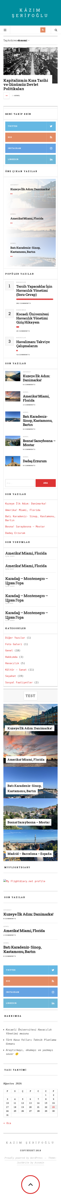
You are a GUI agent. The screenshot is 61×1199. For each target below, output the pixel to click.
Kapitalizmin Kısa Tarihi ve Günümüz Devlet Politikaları (25, 84)
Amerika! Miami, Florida (26, 218)
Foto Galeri (13, 644)
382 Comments (23, 303)
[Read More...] (7, 96)
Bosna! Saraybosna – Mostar (39, 443)
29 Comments (23, 331)
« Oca (7, 1123)
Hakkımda (21, 310)
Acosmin (39, 1162)
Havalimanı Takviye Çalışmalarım (33, 344)
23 (53, 1107)
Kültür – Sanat (16, 669)
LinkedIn (11, 1003)
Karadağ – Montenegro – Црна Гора (26, 580)
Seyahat (14, 185)
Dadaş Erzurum (35, 461)
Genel (17, 95)
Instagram (14, 148)
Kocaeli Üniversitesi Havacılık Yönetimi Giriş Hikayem (32, 318)
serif (12, 556)
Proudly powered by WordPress (24, 1157)
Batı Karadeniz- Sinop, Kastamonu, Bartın (25, 250)
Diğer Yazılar (15, 637)
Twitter (12, 126)
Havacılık (21, 282)
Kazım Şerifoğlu (30, 1142)
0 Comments (29, 384)
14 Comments (23, 354)
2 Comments (29, 405)
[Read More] (12, 193)
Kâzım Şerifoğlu (30, 12)
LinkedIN (13, 159)
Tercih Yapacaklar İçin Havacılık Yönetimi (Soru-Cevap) (34, 290)
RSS (10, 137)
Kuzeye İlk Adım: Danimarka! (30, 189)
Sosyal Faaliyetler (19, 682)
